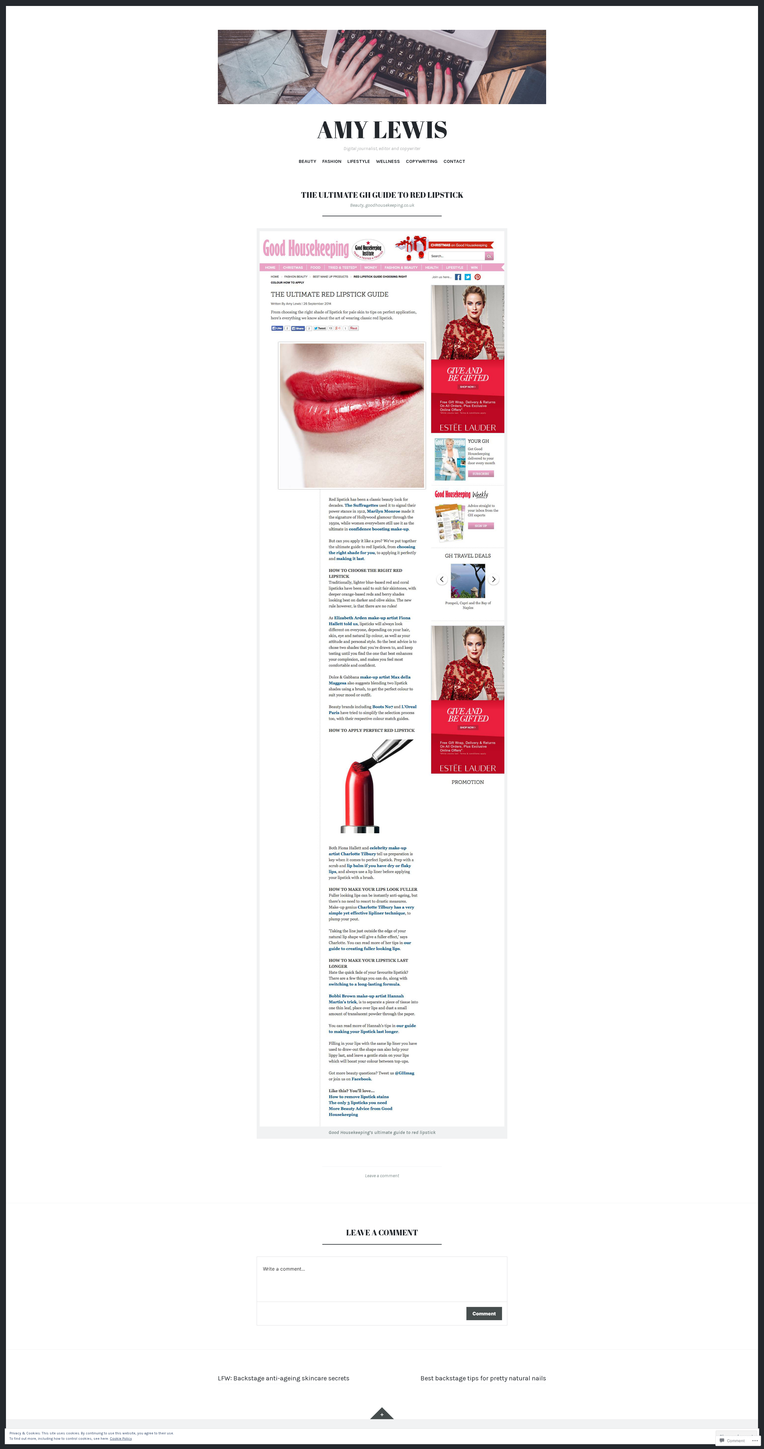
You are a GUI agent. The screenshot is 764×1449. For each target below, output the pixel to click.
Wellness (388, 161)
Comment (484, 1314)
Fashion (331, 161)
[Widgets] (382, 1413)
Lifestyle (358, 161)
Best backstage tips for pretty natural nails (483, 1378)
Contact (454, 161)
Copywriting (422, 161)
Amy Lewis (382, 129)
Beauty (307, 161)
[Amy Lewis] (382, 67)
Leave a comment (382, 1175)
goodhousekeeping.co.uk (389, 205)
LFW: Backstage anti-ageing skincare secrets (283, 1378)
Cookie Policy (121, 1438)
